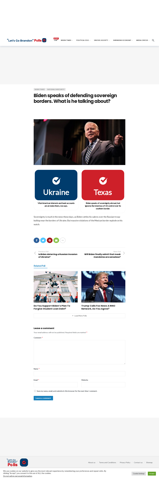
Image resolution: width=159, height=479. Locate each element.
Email (36, 380)
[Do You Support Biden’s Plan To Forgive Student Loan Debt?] (56, 286)
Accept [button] (151, 474)
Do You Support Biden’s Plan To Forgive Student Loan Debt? (52, 307)
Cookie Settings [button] (138, 474)
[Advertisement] (79, 65)
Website (84, 380)
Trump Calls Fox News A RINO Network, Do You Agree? (98, 307)
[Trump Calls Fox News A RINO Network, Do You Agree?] (103, 286)
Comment (38, 337)
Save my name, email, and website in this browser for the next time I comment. (67, 391)
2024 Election (88, 301)
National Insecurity (55, 89)
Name (37, 369)
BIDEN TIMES (39, 89)
